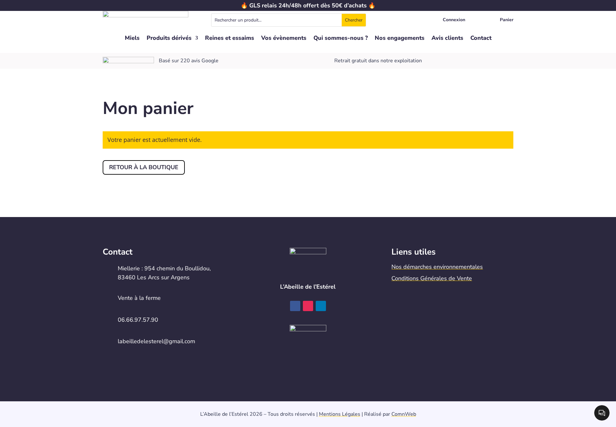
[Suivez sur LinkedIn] (321, 306)
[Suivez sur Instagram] (308, 306)
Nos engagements (399, 39)
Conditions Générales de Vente (431, 278)
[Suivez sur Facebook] (295, 306)
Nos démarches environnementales (437, 267)
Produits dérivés (169, 39)
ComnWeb (403, 414)
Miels (132, 39)
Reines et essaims (229, 39)
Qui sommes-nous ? (340, 39)
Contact (481, 39)
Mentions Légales (339, 414)
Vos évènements (283, 39)
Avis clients (447, 39)
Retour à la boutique (143, 167)
